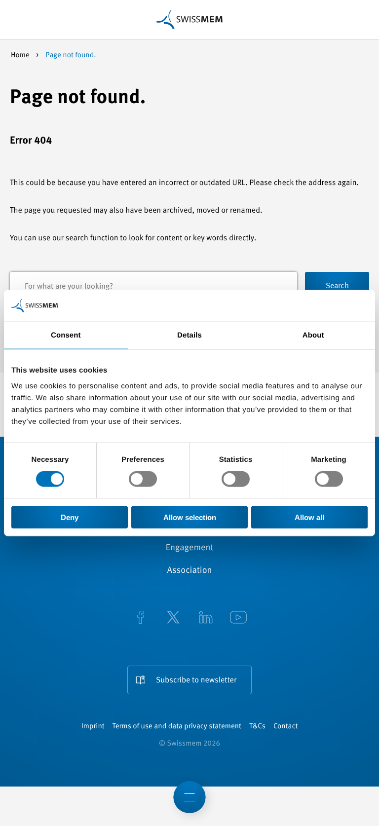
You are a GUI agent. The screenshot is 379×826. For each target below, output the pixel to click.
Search (337, 286)
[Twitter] (173, 618)
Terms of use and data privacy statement (177, 726)
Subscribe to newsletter (196, 680)
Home (21, 55)
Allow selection (189, 517)
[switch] (143, 479)
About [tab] (313, 335)
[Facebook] (140, 618)
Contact (285, 726)
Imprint (93, 726)
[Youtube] (238, 618)
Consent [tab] (66, 335)
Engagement (190, 548)
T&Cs (257, 726)
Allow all (309, 517)
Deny (69, 517)
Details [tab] (189, 335)
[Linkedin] (205, 618)
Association (189, 570)
